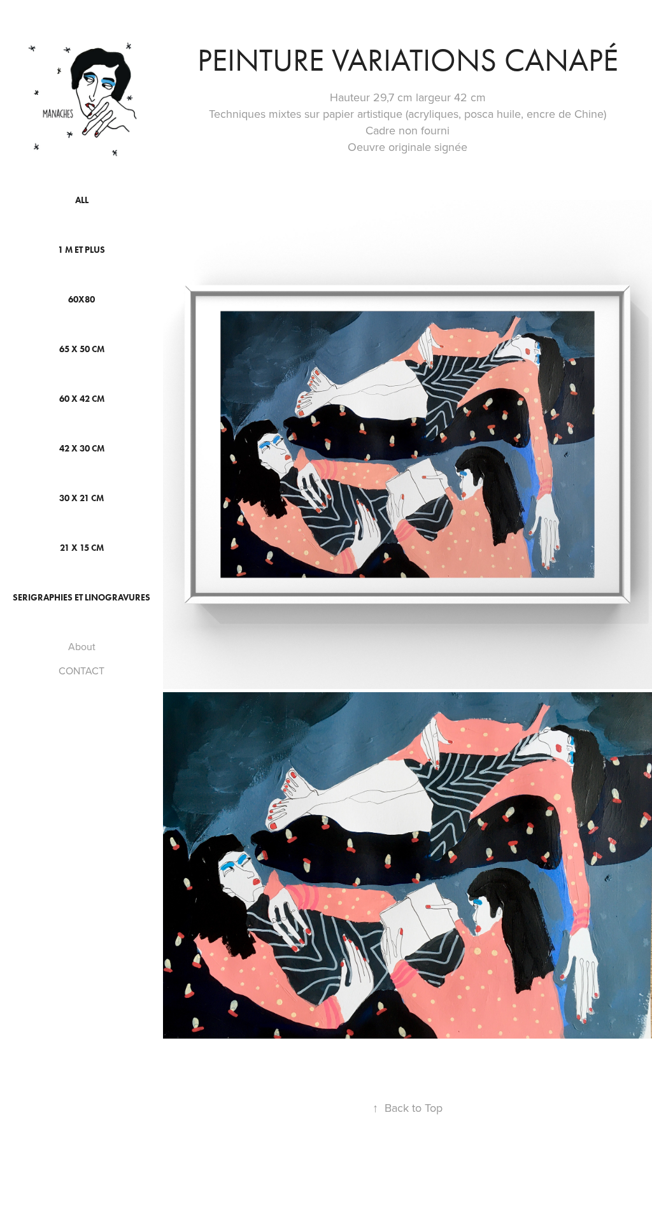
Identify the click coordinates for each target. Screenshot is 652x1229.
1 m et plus (81, 250)
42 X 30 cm (81, 448)
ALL (82, 200)
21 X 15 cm (82, 548)
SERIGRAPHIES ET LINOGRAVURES (81, 597)
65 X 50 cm (81, 349)
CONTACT (81, 671)
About (82, 646)
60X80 (81, 299)
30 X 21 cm (81, 498)
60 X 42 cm (81, 399)
